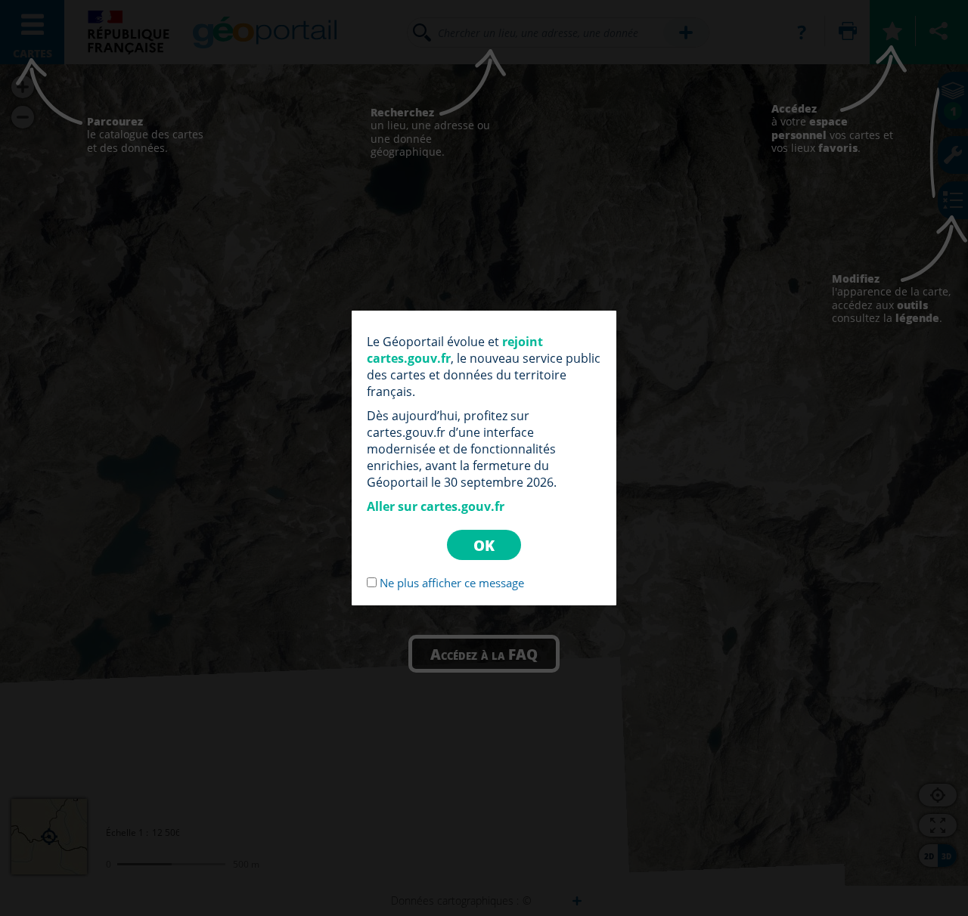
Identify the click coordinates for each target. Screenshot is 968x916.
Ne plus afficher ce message (452, 582)
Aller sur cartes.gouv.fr (435, 506)
